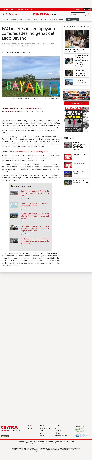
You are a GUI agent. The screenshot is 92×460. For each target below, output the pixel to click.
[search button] (88, 14)
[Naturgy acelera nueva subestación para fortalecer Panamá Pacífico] (69, 73)
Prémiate (57, 433)
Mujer (41, 433)
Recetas (42, 435)
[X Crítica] (12, 14)
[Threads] (6, 14)
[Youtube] (15, 14)
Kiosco (57, 425)
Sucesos (5, 19)
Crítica (41, 425)
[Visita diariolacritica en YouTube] (19, 430)
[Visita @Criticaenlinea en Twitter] (14, 430)
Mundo (36, 19)
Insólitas (43, 19)
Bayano (15, 108)
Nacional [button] (13, 19)
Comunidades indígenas (34, 108)
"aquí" (56, 451)
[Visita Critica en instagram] (2, 432)
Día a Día (42, 430)
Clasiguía (58, 430)
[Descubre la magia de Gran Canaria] (69, 81)
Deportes (28, 19)
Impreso (61, 19)
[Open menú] (12, 9)
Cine (56, 428)
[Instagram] (9, 14)
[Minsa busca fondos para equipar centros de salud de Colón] (77, 39)
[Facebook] (3, 14)
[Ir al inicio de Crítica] (45, 13)
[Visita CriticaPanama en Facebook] (11, 430)
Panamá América (44, 428)
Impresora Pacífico (61, 435)
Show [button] (20, 19)
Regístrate (30, 425)
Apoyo (22, 108)
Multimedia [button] (52, 19)
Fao (10, 108)
